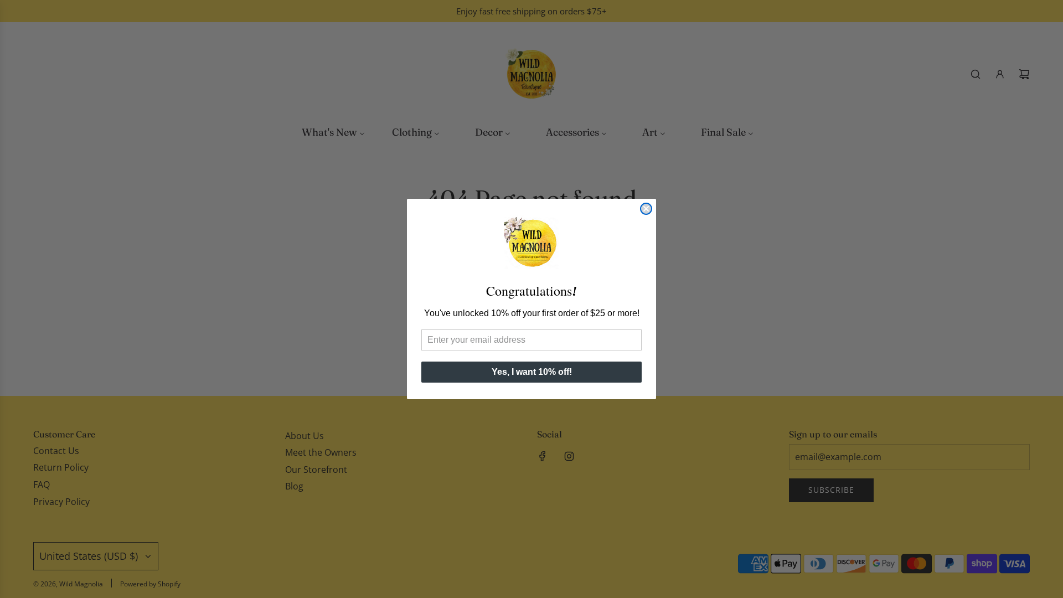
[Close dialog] (646, 208)
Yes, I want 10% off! (532, 372)
